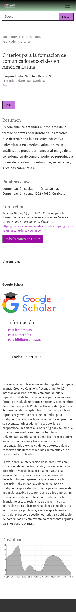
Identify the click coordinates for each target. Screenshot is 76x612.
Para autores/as (19, 335)
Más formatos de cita (21, 239)
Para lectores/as (20, 330)
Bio (4, 85)
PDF (8, 105)
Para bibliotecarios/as (24, 340)
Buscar (66, 16)
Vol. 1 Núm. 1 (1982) (15, 37)
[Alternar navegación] (68, 6)
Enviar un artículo (27, 357)
